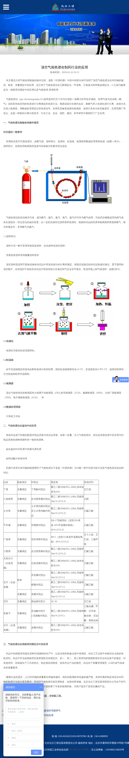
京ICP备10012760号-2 (79, 749)
